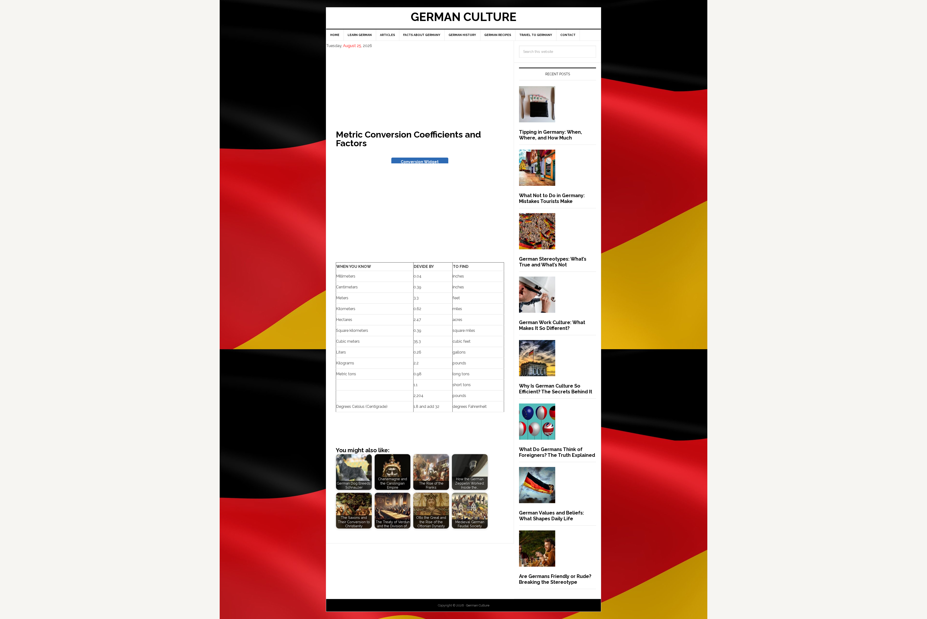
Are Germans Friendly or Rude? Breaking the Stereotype (555, 579)
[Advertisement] (420, 84)
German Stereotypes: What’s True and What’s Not (552, 262)
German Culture (463, 17)
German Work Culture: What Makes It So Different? (552, 325)
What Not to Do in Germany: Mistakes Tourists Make (552, 198)
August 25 (352, 45)
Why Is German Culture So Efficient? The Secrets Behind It (555, 389)
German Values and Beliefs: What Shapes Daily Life (551, 516)
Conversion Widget (420, 162)
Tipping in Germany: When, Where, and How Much (550, 135)
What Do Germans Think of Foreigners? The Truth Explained (557, 452)
